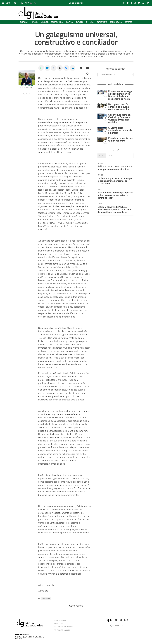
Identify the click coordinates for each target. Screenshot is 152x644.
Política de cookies (62, 630)
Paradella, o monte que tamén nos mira (120, 139)
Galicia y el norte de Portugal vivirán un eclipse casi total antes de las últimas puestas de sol (114, 210)
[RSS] (27, 631)
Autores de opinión (115, 68)
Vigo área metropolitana (51, 22)
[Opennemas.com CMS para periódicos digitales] (117, 622)
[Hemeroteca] (148, 3)
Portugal (24, 22)
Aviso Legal (59, 623)
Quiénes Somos (60, 620)
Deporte (128, 22)
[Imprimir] (87, 73)
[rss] (29, 94)
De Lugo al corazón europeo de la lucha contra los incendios (118, 107)
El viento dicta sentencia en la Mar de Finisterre (120, 130)
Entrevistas (102, 22)
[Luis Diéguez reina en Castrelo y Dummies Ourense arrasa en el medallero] (102, 116)
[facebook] (27, 94)
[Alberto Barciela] (27, 78)
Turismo (79, 22)
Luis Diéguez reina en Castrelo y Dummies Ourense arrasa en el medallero (119, 118)
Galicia (35, 22)
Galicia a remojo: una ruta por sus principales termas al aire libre (114, 168)
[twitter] (24, 94)
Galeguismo (46, 598)
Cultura (69, 22)
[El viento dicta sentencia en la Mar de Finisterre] (102, 129)
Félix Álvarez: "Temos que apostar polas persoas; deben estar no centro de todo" (115, 195)
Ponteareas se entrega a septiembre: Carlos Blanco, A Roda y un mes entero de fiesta (120, 95)
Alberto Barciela (26, 86)
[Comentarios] (81, 68)
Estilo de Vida (116, 22)
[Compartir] (124, 3)
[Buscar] (15, 3)
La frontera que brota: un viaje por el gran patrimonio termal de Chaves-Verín (115, 181)
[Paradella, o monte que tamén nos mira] (102, 139)
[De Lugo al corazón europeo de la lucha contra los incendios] (102, 105)
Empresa (89, 22)
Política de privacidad (63, 627)
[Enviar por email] (87, 68)
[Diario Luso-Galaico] (38, 13)
